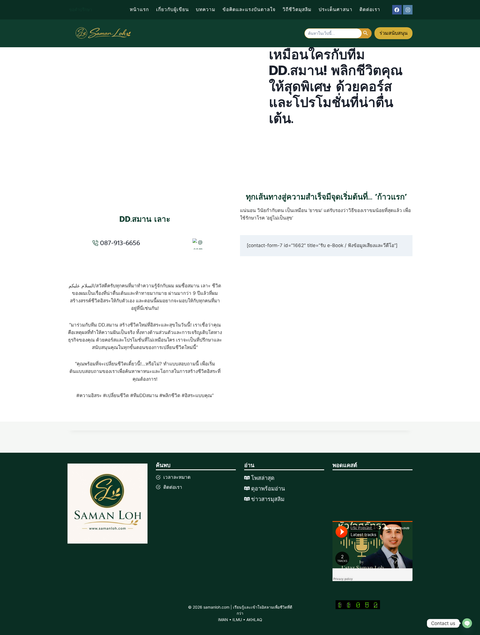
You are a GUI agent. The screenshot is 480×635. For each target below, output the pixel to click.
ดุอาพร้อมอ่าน (268, 488)
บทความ (205, 9)
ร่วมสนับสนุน (393, 33)
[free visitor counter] (357, 604)
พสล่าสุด (264, 478)
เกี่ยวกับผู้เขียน (172, 9)
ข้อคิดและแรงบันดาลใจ (249, 9)
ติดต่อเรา (369, 9)
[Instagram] (407, 9)
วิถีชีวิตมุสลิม (296, 9)
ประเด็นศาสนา (335, 9)
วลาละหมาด (178, 477)
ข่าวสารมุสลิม (267, 499)
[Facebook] (397, 9)
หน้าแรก (139, 9)
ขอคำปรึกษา (80, 10)
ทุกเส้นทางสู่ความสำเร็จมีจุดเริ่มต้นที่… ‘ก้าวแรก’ (326, 197)
